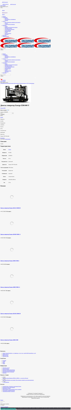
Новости (6, 18)
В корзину (2, 114)
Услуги (4, 21)
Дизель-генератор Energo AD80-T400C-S (10, 287)
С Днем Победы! (6, 382)
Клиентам (4, 25)
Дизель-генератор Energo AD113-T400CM (10, 208)
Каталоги (6, 34)
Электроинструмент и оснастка (9, 391)
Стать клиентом (8, 30)
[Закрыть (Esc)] (4, 401)
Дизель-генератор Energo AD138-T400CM (10, 313)
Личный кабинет (6, 36)
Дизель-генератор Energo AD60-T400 (9, 340)
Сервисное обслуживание (10, 24)
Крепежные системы (7, 388)
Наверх (1, 400)
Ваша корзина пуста (4, 6)
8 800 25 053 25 (5, 354)
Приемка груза (7, 31)
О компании (5, 17)
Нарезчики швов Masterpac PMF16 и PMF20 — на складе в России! (15, 378)
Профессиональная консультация (11, 27)
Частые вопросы (8, 33)
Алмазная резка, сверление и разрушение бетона (12, 386)
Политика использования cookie (9, 370)
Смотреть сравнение (4, 406)
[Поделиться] (3, 401)
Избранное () (4, 12)
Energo (1, 117)
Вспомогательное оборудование (13, 83)
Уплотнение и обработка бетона (9, 390)
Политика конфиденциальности (9, 369)
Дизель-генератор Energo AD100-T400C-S (10, 234)
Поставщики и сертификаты (10, 19)
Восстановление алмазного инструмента (12, 22)
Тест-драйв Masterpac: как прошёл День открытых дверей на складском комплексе (18, 380)
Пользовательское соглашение (8, 371)
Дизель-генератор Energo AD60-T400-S (9, 260)
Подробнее (2, 138)
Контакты (4, 35)
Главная (1, 83)
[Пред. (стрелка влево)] (0, 402)
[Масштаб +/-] (0, 401)
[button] (1, 210)
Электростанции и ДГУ (23, 83)
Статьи (6, 32)
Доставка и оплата (8, 28)
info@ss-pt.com (5, 2)
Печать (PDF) (3, 108)
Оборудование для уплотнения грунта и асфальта (12, 389)
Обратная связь (5, 356)
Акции (6, 26)
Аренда (6, 23)
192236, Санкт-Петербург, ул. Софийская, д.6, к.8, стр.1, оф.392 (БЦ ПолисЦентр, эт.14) (19, 353)
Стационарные (31, 83)
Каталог (4, 16)
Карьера (6, 20)
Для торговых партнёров (9, 29)
